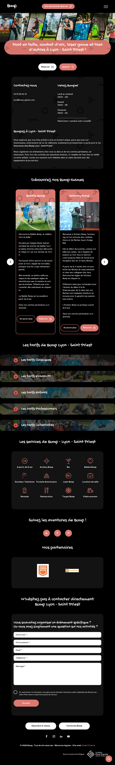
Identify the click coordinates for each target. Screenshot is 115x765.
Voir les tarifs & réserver (56, 6)
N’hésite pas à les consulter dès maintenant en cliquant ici (35, 287)
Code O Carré (88, 745)
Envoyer (26, 703)
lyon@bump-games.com (24, 100)
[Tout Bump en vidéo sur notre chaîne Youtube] (68, 737)
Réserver (45, 67)
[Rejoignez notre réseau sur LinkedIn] (46, 533)
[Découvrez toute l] (57, 533)
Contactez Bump (74, 726)
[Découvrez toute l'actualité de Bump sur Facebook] (46, 737)
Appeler (66, 67)
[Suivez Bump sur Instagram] (68, 533)
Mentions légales (63, 745)
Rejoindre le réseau (41, 726)
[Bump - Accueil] (12, 6)
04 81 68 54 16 (20, 94)
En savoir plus (26, 319)
